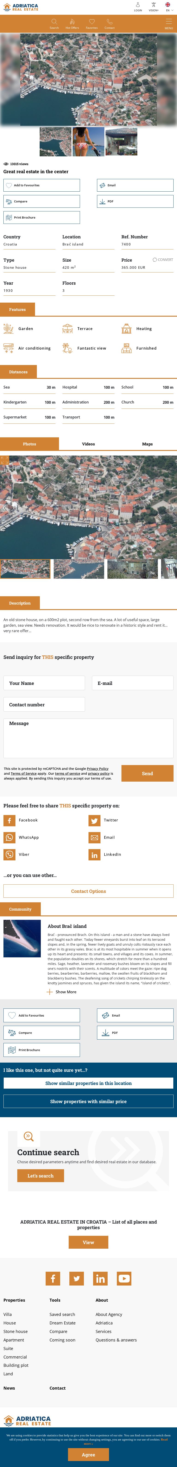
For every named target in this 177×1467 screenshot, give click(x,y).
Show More (66, 991)
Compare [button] (42, 201)
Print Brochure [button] (42, 217)
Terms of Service (24, 773)
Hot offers (72, 28)
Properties (14, 1300)
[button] (55, 141)
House (9, 1323)
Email (135, 185)
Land (8, 1373)
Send (147, 773)
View (88, 1242)
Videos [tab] (88, 444)
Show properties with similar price (88, 1101)
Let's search (41, 1176)
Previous (4, 508)
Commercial (15, 1357)
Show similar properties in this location (88, 1083)
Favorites (92, 28)
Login (138, 10)
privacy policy (99, 773)
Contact (110, 28)
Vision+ (154, 10)
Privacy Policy (98, 768)
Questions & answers (116, 1340)
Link (135, 201)
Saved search (62, 1314)
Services (104, 1331)
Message (19, 723)
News (9, 1388)
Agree (88, 1455)
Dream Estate (63, 1323)
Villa (7, 1314)
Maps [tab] (147, 444)
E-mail (105, 683)
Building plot (15, 1365)
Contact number (27, 704)
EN (167, 10)
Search (54, 28)
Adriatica (104, 1323)
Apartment (13, 1340)
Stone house (15, 1331)
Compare (58, 1331)
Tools (55, 1300)
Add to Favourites (42, 185)
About (102, 1300)
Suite (8, 1348)
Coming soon (62, 1340)
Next (173, 508)
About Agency (109, 1314)
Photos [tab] (29, 444)
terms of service (67, 773)
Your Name (21, 683)
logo (20, 7)
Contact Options (88, 891)
